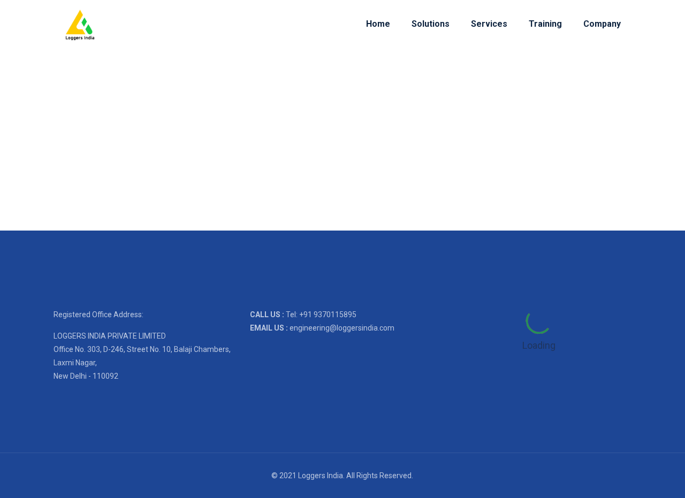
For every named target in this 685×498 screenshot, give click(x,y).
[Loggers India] (80, 24)
